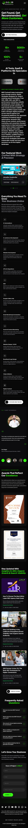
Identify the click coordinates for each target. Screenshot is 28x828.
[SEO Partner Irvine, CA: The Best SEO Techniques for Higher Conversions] (14, 658)
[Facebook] (2, 807)
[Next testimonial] (25, 460)
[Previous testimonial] (3, 460)
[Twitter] (6, 807)
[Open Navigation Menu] (24, 3)
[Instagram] (9, 807)
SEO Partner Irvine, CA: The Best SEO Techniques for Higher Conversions (12, 670)
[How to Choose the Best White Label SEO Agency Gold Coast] (14, 586)
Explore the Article (8, 605)
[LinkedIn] (25, 807)
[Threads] (19, 807)
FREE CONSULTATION (9, 39)
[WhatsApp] (22, 807)
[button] (2, 174)
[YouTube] (12, 807)
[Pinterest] (16, 807)
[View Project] (23, 182)
